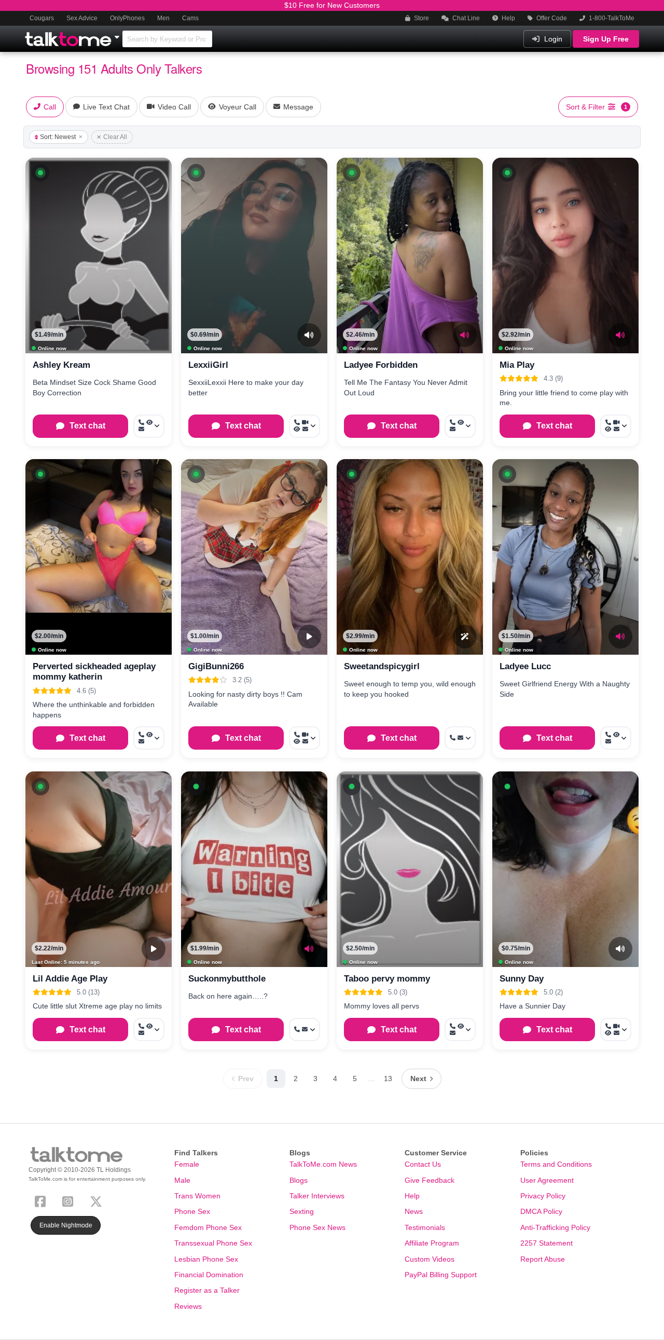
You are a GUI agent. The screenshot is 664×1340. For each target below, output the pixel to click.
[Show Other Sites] (118, 34)
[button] (40, 173)
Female (186, 1164)
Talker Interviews (316, 1196)
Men (163, 18)
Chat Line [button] (465, 18)
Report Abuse (542, 1259)
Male (182, 1180)
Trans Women (197, 1196)
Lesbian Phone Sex (206, 1259)
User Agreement (547, 1180)
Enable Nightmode (65, 1225)
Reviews (188, 1306)
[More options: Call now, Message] (460, 738)
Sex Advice (82, 18)
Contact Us (423, 1164)
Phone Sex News (317, 1227)
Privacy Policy (542, 1196)
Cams (190, 18)
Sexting (301, 1211)
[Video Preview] (309, 636)
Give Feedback (429, 1180)
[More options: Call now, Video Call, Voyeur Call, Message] (304, 426)
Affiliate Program (432, 1243)
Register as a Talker (207, 1290)
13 (388, 1078)
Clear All (115, 137)
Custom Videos (429, 1259)
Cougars (42, 18)
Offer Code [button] (551, 18)
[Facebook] (42, 1200)
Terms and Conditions (556, 1164)
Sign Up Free (606, 39)
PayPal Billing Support (441, 1274)
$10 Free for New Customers (332, 5)
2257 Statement (546, 1243)
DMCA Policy (541, 1211)
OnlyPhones (127, 18)
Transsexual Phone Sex (213, 1243)
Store (420, 18)
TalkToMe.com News (323, 1164)
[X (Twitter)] (98, 1200)
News (414, 1211)
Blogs (298, 1180)
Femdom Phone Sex (208, 1227)
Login (552, 39)
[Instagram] (70, 1200)
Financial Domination (208, 1274)
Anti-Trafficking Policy (555, 1227)
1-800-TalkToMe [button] (610, 18)
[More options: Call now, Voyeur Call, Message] (148, 426)
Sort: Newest (58, 137)
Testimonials (425, 1227)
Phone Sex (192, 1211)
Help (507, 18)
